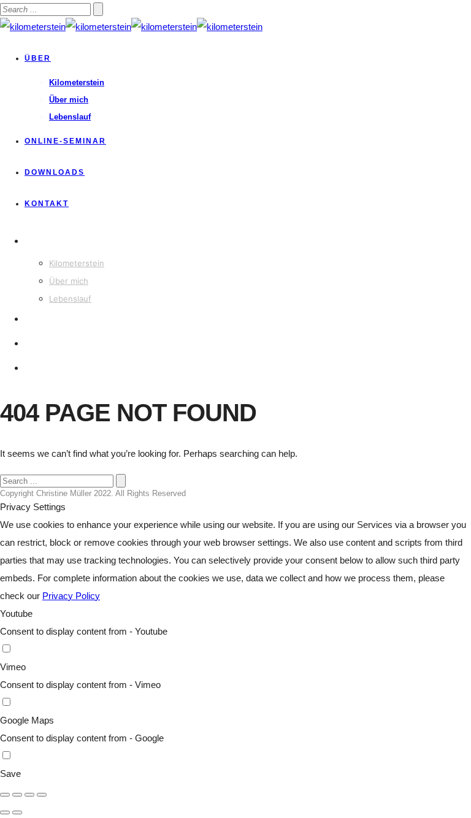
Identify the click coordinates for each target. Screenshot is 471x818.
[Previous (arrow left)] (5, 812)
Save (10, 773)
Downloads (55, 172)
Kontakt (47, 203)
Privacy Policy (71, 596)
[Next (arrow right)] (17, 812)
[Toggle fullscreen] (29, 795)
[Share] (17, 795)
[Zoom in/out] (42, 795)
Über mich (68, 99)
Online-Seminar (65, 141)
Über (38, 58)
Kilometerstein (76, 82)
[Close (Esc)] (5, 795)
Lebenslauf (70, 116)
